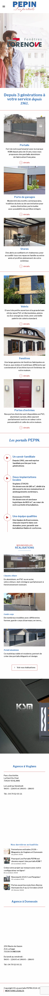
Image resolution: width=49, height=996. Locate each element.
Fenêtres (24, 358)
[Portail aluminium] (24, 637)
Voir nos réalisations (26, 667)
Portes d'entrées (24, 410)
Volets (24, 306)
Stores (24, 248)
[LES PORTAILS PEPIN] (24, 6)
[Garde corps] (24, 602)
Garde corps (9, 614)
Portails (24, 145)
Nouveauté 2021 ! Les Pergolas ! (25, 877)
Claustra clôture (10, 576)
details (26, 162)
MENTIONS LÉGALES (14, 991)
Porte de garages (24, 197)
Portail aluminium (11, 650)
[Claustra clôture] (24, 563)
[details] (24, 128)
